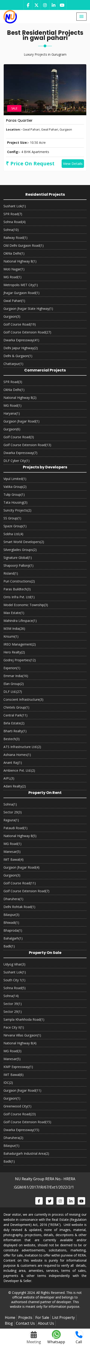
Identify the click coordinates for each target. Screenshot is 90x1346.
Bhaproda (12, 930)
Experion (11, 668)
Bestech (11, 739)
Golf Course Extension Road (27, 332)
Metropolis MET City (20, 285)
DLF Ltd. (12, 691)
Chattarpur (13, 363)
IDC (8, 1082)
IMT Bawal (13, 859)
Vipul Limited (14, 478)
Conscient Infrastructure (23, 699)
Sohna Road (14, 222)
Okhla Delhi (13, 253)
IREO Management (19, 644)
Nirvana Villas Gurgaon (22, 1035)
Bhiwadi (11, 922)
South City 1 (14, 980)
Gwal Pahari (14, 300)
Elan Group (13, 683)
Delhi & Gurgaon (17, 356)
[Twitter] (36, 5)
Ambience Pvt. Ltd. (19, 770)
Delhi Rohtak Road (19, 907)
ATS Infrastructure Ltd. (22, 747)
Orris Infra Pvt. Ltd (19, 597)
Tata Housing (15, 502)
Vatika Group (15, 486)
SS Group (12, 518)
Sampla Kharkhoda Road (23, 1019)
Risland (10, 573)
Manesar (12, 851)
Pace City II (13, 1027)
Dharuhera (13, 899)
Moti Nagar (13, 269)
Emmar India (15, 676)
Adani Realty (14, 786)
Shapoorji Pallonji (18, 565)
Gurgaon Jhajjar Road (21, 421)
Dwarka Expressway (21, 340)
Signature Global (17, 557)
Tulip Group (14, 494)
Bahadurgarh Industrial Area (26, 1153)
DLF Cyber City (16, 460)
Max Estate (13, 613)
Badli (9, 946)
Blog (9, 1323)
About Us (46, 1323)
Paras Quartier (19, 120)
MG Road (12, 277)
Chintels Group (16, 707)
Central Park (15, 715)
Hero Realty (14, 652)
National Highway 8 (19, 261)
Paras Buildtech (17, 589)
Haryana (11, 413)
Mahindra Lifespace (20, 620)
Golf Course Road (19, 324)
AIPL (8, 778)
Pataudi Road (15, 828)
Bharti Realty (15, 731)
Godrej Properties (19, 660)
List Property (63, 1317)
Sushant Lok (14, 206)
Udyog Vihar (14, 964)
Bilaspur (11, 914)
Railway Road (15, 237)
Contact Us (25, 1323)
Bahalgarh (13, 938)
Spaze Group (15, 526)
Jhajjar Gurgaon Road (21, 293)
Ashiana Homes (17, 754)
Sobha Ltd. (13, 534)
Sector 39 (12, 1003)
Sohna (11, 229)
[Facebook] (28, 5)
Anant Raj (12, 762)
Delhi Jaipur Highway (20, 348)
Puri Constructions (19, 581)
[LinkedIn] (53, 5)
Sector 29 (12, 812)
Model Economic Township (25, 605)
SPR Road (12, 214)
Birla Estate (13, 723)
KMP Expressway (18, 1067)
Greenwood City (17, 1106)
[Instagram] (45, 5)
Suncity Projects (17, 510)
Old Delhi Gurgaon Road (23, 245)
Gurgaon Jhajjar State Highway (28, 308)
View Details (73, 163)
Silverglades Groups (20, 549)
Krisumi (10, 636)
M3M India (14, 628)
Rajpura (11, 820)
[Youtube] (62, 5)
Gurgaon (11, 316)
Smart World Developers (23, 542)
